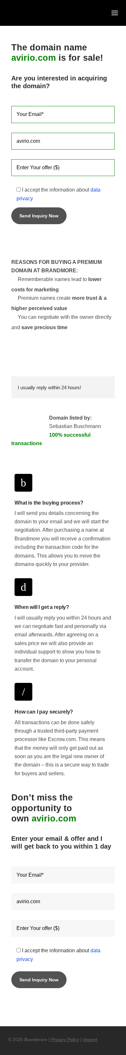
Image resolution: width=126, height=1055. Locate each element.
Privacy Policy (65, 1039)
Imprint (90, 1039)
